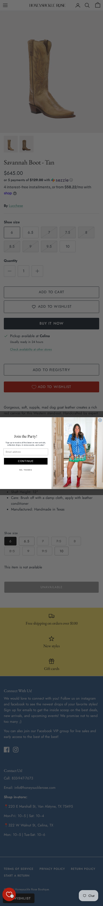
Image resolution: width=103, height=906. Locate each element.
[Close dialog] (100, 420)
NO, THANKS (25, 470)
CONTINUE (26, 461)
